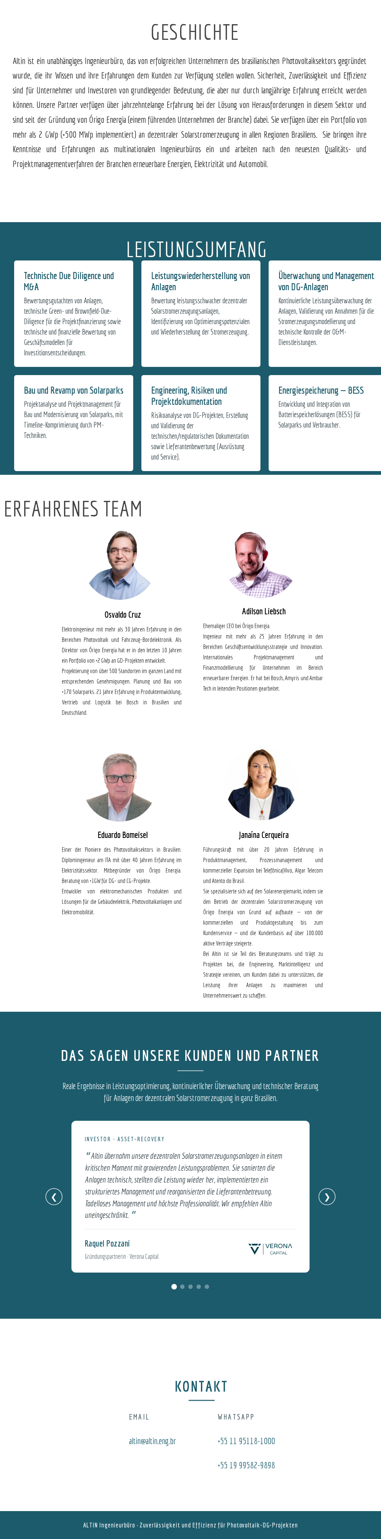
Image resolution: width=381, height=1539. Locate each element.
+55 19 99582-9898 (246, 1465)
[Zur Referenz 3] (190, 1286)
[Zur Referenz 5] (207, 1286)
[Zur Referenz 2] (182, 1286)
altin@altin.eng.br (152, 1441)
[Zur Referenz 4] (198, 1286)
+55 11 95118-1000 (246, 1441)
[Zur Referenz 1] (174, 1286)
